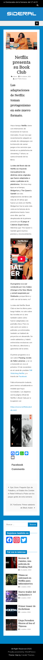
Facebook (23, 376)
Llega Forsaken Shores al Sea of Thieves (26, 623)
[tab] (16, 552)
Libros (15, 76)
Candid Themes (27, 655)
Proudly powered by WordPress (21, 652)
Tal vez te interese (16, 552)
